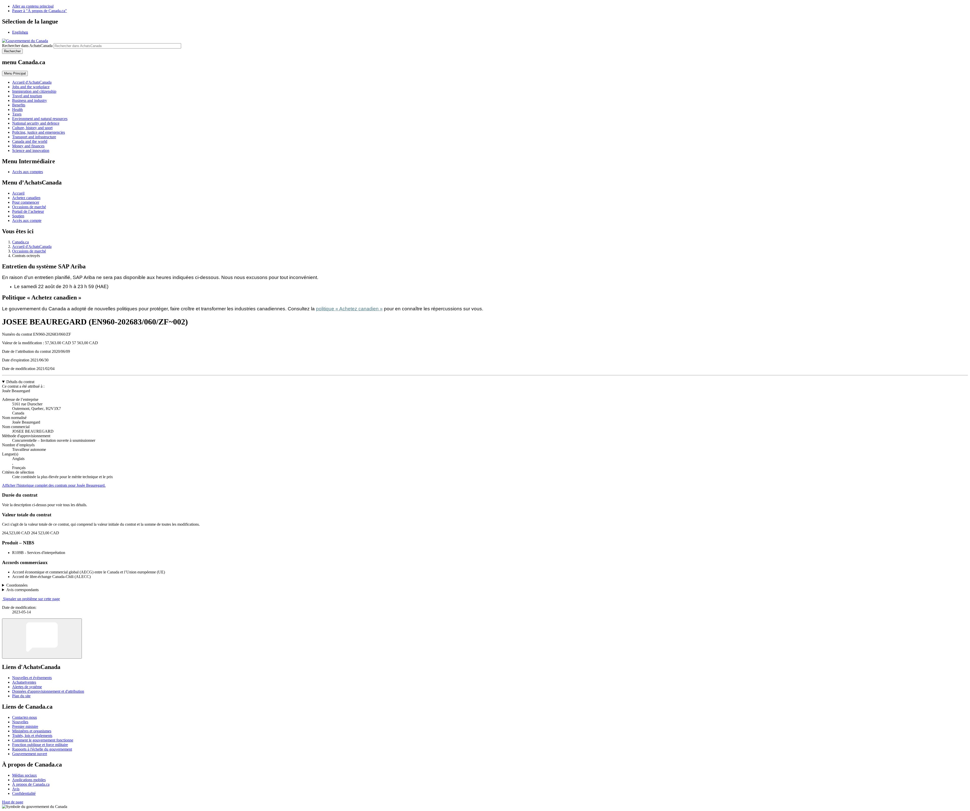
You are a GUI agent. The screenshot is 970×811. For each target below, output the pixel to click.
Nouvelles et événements (32, 678)
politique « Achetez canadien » (349, 308)
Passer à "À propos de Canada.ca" (39, 11)
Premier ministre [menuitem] (25, 726)
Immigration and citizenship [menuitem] (34, 91)
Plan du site (21, 696)
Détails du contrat (20, 382)
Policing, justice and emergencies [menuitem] (38, 132)
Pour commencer (25, 202)
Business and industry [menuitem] (29, 100)
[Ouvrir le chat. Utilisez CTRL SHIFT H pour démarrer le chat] (42, 638)
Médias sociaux (24, 775)
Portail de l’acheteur (28, 211)
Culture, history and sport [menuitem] (32, 128)
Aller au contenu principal (33, 6)
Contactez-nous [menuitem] (24, 717)
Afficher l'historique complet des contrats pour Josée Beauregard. (54, 485)
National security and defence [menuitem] (35, 123)
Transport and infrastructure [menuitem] (34, 137)
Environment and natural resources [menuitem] (39, 119)
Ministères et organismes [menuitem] (31, 731)
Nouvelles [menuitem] (20, 722)
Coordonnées (17, 585)
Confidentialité (24, 793)
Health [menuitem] (17, 109)
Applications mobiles (29, 780)
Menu (15, 73)
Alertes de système (27, 687)
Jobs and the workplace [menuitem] (31, 87)
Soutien (18, 216)
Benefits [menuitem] (18, 105)
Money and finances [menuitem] (28, 146)
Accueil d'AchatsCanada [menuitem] (32, 82)
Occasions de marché (29, 207)
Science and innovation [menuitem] (30, 150)
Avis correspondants (22, 590)
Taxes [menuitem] (16, 114)
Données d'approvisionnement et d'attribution (48, 691)
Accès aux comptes (27, 172)
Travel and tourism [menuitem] (27, 96)
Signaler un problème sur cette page (31, 599)
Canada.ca (20, 242)
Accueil (18, 193)
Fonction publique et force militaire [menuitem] (40, 745)
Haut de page (12, 802)
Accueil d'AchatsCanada (32, 246)
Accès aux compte (26, 220)
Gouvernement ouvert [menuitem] (29, 754)
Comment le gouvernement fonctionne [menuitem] (42, 740)
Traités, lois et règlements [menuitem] (32, 735)
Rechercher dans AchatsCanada (27, 45)
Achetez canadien (26, 198)
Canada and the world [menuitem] (29, 141)
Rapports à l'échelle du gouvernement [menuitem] (42, 749)
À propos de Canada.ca (31, 784)
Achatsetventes (24, 682)
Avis (15, 789)
